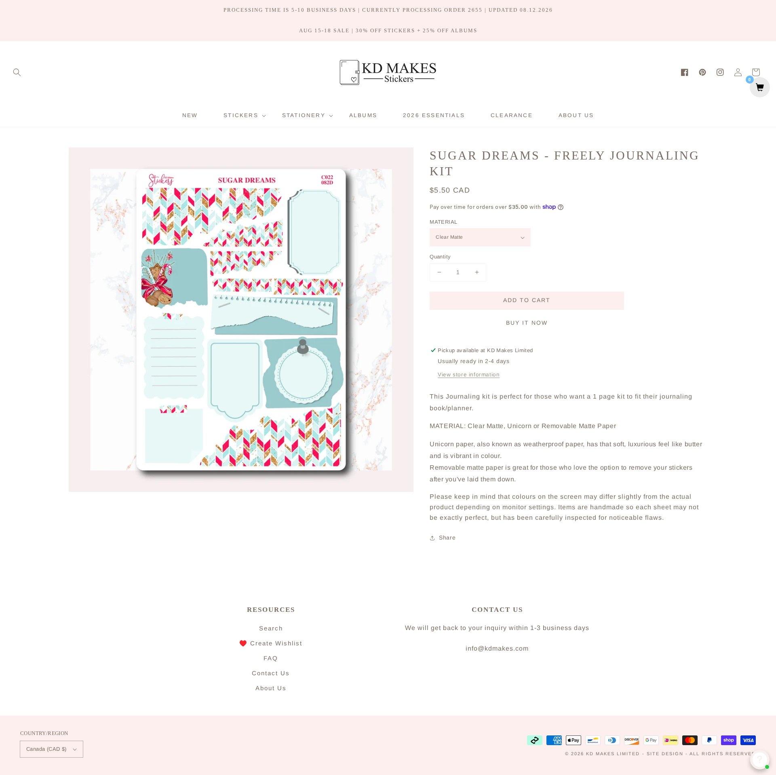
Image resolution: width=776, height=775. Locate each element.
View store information (469, 375)
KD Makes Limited (613, 753)
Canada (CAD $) (46, 749)
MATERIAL (443, 222)
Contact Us (271, 673)
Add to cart (526, 300)
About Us (271, 688)
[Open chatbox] (760, 759)
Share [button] (447, 537)
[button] (17, 72)
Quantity (440, 257)
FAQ (271, 658)
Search (271, 628)
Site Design (665, 753)
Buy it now (527, 322)
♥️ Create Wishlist (270, 643)
